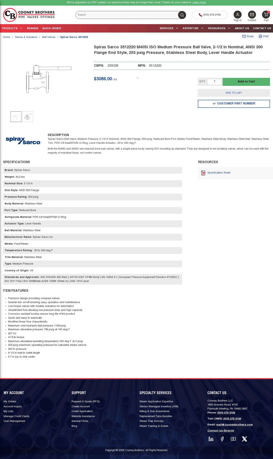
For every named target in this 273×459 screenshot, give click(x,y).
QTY (202, 81)
